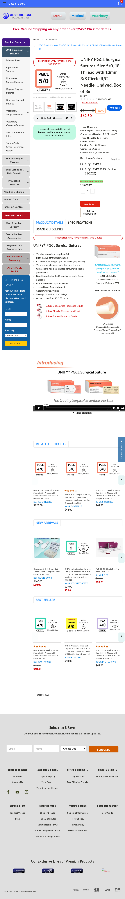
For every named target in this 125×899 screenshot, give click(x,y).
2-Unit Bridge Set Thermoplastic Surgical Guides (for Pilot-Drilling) (46, 572)
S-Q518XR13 (93, 164)
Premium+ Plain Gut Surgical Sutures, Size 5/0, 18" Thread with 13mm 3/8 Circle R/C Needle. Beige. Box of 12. (77, 650)
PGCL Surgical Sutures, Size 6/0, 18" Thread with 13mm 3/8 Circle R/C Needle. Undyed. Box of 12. (109, 494)
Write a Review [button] (90, 102)
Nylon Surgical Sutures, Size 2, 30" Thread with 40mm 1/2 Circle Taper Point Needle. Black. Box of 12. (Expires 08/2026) (77, 574)
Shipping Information (77, 813)
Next (121, 480)
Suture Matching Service (48, 836)
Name (8, 319)
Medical (78, 16)
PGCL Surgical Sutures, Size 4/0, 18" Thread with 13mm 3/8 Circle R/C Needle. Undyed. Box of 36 (46, 494)
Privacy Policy (77, 825)
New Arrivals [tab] (47, 522)
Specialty (9, 330)
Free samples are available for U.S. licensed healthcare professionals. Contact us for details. (54, 132)
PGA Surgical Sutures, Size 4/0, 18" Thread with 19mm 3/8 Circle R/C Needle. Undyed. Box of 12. (108, 654)
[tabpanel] (47, 479)
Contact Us (17, 782)
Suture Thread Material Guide (61, 316)
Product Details (49, 222)
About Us (17, 776)
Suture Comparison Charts (47, 830)
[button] (121, 449)
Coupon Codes (77, 776)
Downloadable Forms (48, 825)
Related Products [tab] (51, 444)
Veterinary (100, 16)
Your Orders (48, 782)
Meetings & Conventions (107, 776)
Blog (17, 819)
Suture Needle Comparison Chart (62, 310)
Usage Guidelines (49, 229)
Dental (58, 16)
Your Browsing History (47, 788)
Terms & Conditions (77, 830)
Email (8, 308)
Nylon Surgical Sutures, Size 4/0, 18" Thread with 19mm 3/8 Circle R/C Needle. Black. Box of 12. (46, 654)
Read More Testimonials (107, 290)
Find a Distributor (47, 819)
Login (42, 776)
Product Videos (17, 813)
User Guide (107, 813)
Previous (35, 480)
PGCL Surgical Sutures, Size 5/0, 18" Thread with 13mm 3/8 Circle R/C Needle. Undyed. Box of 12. (77, 498)
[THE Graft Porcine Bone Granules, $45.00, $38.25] (109, 547)
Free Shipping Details (77, 782)
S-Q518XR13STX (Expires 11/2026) (101, 171)
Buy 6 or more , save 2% (91, 181)
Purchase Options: (100, 158)
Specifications (80, 222)
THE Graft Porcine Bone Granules (107, 570)
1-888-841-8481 (16, 3)
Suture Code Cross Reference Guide (64, 305)
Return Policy (77, 819)
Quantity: (86, 185)
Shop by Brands (47, 813)
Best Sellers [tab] (45, 599)
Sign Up (51, 776)
